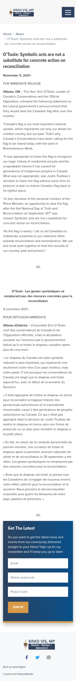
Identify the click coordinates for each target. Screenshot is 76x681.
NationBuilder (25, 674)
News (20, 34)
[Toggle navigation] (68, 12)
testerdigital (18, 667)
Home (7, 34)
